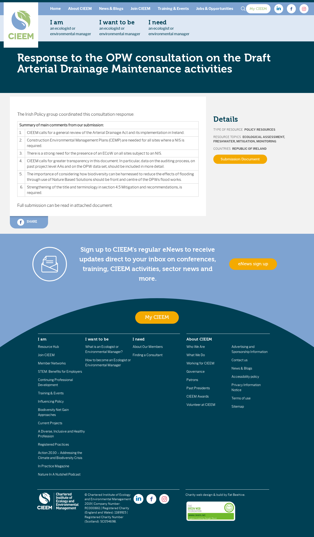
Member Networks (52, 363)
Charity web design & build (204, 495)
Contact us (239, 360)
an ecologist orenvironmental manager (70, 27)
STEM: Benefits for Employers (60, 372)
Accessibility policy (245, 377)
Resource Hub (48, 347)
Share (31, 221)
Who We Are (195, 347)
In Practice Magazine (53, 466)
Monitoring (266, 141)
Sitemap (237, 406)
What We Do (195, 355)
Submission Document (240, 159)
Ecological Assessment (263, 137)
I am (42, 339)
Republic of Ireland (249, 148)
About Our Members (148, 347)
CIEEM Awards (197, 396)
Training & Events (173, 8)
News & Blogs (111, 8)
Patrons (192, 380)
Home (55, 8)
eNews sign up (253, 263)
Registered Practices (53, 444)
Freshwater (224, 141)
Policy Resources (259, 129)
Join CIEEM (140, 8)
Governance (195, 372)
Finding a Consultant (148, 355)
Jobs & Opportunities (214, 8)
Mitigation (245, 141)
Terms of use (241, 398)
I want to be (97, 339)
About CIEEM (80, 8)
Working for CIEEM (200, 363)
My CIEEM (258, 9)
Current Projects (50, 423)
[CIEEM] (21, 25)
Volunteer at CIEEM (200, 405)
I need (139, 339)
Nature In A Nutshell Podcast (59, 474)
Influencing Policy (51, 401)
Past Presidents (198, 388)
